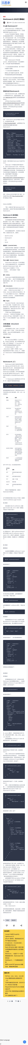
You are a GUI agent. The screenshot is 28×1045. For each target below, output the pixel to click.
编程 (4, 16)
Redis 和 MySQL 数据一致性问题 (14, 947)
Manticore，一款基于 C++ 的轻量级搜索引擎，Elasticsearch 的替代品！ (14, 956)
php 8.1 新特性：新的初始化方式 (14, 938)
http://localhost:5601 (17, 196)
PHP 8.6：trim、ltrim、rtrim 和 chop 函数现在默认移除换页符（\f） (14, 978)
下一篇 (17, 1001)
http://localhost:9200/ (10, 123)
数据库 (14, 920)
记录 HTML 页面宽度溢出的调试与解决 (14, 992)
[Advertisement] (14, 1016)
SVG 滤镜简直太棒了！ (11, 995)
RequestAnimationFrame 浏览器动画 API (14, 988)
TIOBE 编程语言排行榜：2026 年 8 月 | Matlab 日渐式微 (14, 984)
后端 (7, 920)
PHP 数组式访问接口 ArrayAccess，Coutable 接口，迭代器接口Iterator (14, 943)
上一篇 (11, 1001)
